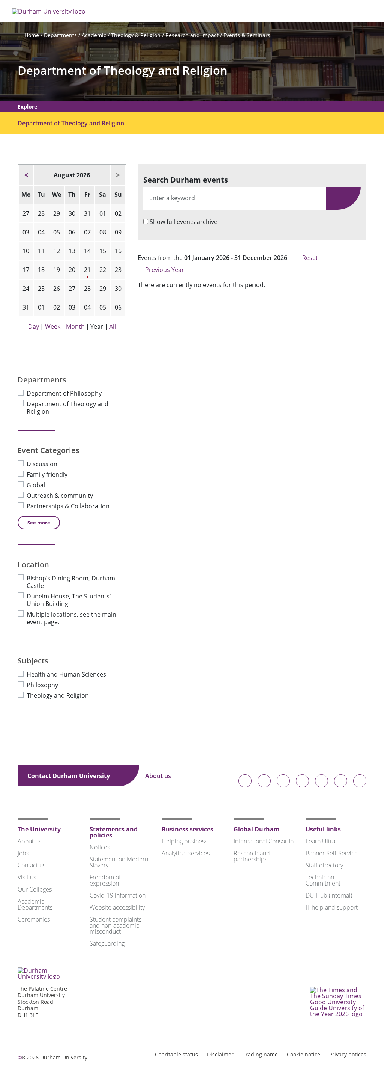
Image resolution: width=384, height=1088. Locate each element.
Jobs (23, 853)
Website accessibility (117, 907)
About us (158, 776)
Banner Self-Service (332, 853)
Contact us (31, 865)
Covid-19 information (118, 895)
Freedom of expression (105, 880)
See (38, 522)
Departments (60, 35)
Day (33, 326)
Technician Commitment (323, 880)
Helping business (184, 841)
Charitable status (176, 1054)
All (112, 326)
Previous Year (164, 270)
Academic (94, 35)
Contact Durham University (69, 776)
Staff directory (324, 865)
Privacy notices (347, 1054)
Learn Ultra (320, 841)
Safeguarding (107, 943)
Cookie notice (303, 1054)
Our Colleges (35, 889)
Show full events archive (184, 222)
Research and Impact (192, 35)
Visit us (27, 877)
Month (75, 326)
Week (52, 326)
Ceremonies (34, 919)
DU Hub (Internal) (329, 895)
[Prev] (26, 175)
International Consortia (264, 841)
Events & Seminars (247, 35)
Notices (100, 847)
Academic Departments (35, 904)
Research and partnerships (252, 856)
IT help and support (332, 907)
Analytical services (186, 853)
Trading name (260, 1054)
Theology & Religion (135, 35)
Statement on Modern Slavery (119, 862)
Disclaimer (220, 1054)
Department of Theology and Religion (123, 70)
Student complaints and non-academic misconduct (115, 925)
